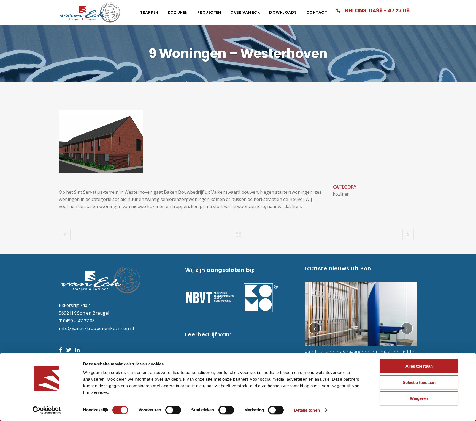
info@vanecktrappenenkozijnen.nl (96, 328)
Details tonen (307, 410)
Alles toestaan (419, 366)
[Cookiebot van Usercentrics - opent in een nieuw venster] (47, 410)
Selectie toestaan (419, 382)
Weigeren (419, 398)
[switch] (173, 410)
